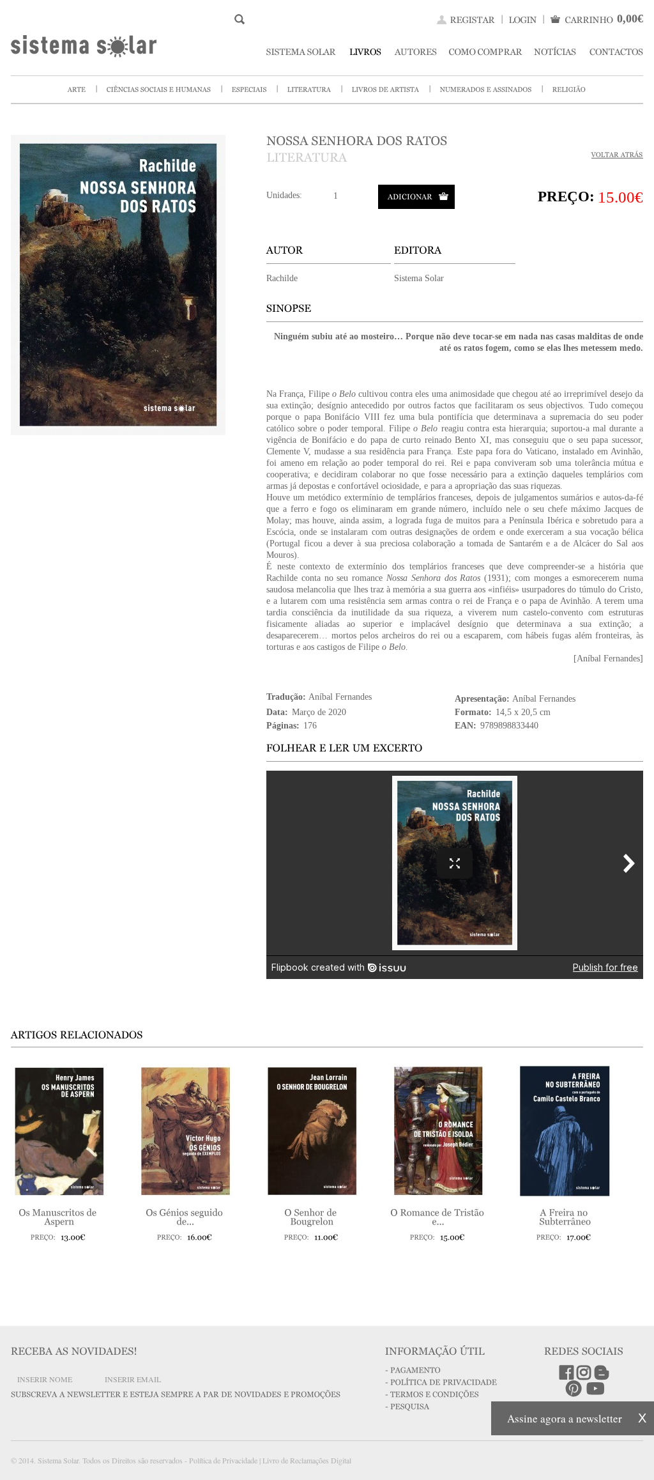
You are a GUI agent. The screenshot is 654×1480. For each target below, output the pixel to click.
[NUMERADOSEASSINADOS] (486, 88)
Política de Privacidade (223, 1460)
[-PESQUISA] (407, 1405)
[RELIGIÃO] (569, 88)
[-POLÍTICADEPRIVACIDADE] (441, 1381)
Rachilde (282, 278)
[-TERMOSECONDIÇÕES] (432, 1393)
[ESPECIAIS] (249, 88)
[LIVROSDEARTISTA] (386, 88)
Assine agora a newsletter (564, 1418)
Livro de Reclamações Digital (306, 1460)
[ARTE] (77, 88)
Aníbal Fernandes (340, 697)
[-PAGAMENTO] (413, 1369)
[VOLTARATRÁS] (617, 154)
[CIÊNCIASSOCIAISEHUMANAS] (159, 88)
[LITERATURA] (309, 88)
